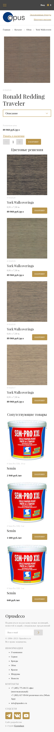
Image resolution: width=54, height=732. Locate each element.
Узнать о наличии (13, 135)
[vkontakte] (17, 715)
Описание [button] (11, 113)
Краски (14, 670)
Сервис (14, 657)
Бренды (14, 661)
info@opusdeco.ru (19, 703)
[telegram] (9, 715)
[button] (49, 5)
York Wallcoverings (44, 30)
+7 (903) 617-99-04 (19, 695)
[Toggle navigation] (4, 5)
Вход (43, 5)
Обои (28, 30)
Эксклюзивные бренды (40, 15)
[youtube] (26, 715)
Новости (15, 678)
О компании (16, 652)
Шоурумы (15, 674)
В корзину (33, 142)
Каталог (18, 30)
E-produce (19, 726)
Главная (6, 30)
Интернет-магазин (42, 19)
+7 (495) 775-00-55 (19, 688)
